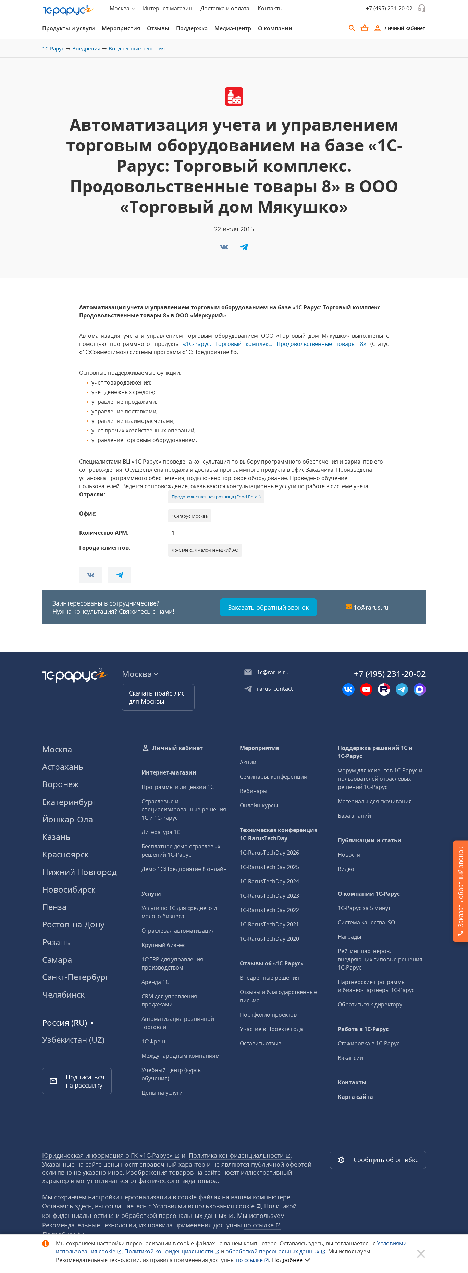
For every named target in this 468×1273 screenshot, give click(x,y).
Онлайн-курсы (259, 805)
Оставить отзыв (260, 1043)
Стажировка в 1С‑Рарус (368, 1043)
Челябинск (63, 994)
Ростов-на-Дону (73, 924)
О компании (275, 28)
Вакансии (350, 1058)
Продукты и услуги (68, 28)
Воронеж (60, 784)
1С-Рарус (53, 48)
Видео (346, 869)
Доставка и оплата (224, 8)
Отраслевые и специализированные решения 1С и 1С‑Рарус (183, 809)
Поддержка (192, 28)
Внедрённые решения (137, 48)
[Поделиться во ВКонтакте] (225, 249)
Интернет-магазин (167, 8)
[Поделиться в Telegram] (244, 249)
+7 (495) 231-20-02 (389, 8)
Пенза (54, 906)
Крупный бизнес (163, 945)
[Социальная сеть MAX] (420, 689)
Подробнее (287, 1260)
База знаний (354, 815)
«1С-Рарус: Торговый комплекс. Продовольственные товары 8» (276, 344)
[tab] (68, 28)
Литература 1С (160, 832)
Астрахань (62, 766)
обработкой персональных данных (174, 1215)
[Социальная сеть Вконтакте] (348, 689)
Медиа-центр (232, 28)
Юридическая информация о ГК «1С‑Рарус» (108, 1155)
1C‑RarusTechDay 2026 (269, 852)
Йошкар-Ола (67, 819)
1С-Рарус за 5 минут (364, 908)
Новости (349, 854)
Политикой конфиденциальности (169, 1251)
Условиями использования (207, 1206)
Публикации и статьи (370, 840)
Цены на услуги (162, 1092)
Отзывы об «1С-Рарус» (272, 963)
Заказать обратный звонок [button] (268, 607)
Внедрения (86, 48)
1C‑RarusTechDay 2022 (269, 910)
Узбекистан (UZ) (73, 1039)
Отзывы (158, 28)
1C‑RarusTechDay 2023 (269, 895)
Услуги (151, 893)
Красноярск (65, 854)
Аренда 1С (155, 982)
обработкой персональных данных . (276, 1251)
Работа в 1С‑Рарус (363, 1029)
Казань (56, 836)
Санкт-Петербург (75, 977)
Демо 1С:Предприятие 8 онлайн (184, 869)
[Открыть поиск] (352, 28)
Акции (248, 762)
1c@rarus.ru (371, 607)
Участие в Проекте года (271, 1029)
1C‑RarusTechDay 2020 (269, 939)
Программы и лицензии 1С (177, 787)
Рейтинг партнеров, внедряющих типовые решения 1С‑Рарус (380, 959)
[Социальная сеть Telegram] (402, 689)
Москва (57, 749)
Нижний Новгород (79, 872)
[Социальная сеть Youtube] (366, 689)
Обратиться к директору (370, 1004)
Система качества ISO (366, 922)
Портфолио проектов (268, 1014)
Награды (349, 936)
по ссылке (259, 1225)
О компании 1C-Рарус (369, 893)
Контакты (270, 8)
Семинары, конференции (273, 776)
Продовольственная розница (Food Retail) (216, 497)
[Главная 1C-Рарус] (68, 10)
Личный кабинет (177, 748)
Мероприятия (121, 28)
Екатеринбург (69, 801)
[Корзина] (364, 28)
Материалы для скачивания (375, 801)
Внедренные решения (269, 978)
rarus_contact (275, 688)
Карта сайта (355, 1097)
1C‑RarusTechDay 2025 (269, 867)
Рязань (56, 942)
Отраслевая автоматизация (178, 930)
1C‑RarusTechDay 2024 (269, 881)
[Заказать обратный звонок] (422, 8)
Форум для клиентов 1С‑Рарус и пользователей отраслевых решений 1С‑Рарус (380, 779)
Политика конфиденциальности (237, 1155)
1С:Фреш (153, 1041)
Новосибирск (68, 889)
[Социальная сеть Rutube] (384, 689)
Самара (57, 959)
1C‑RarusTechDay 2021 (269, 924)
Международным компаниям (180, 1056)
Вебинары (253, 791)
